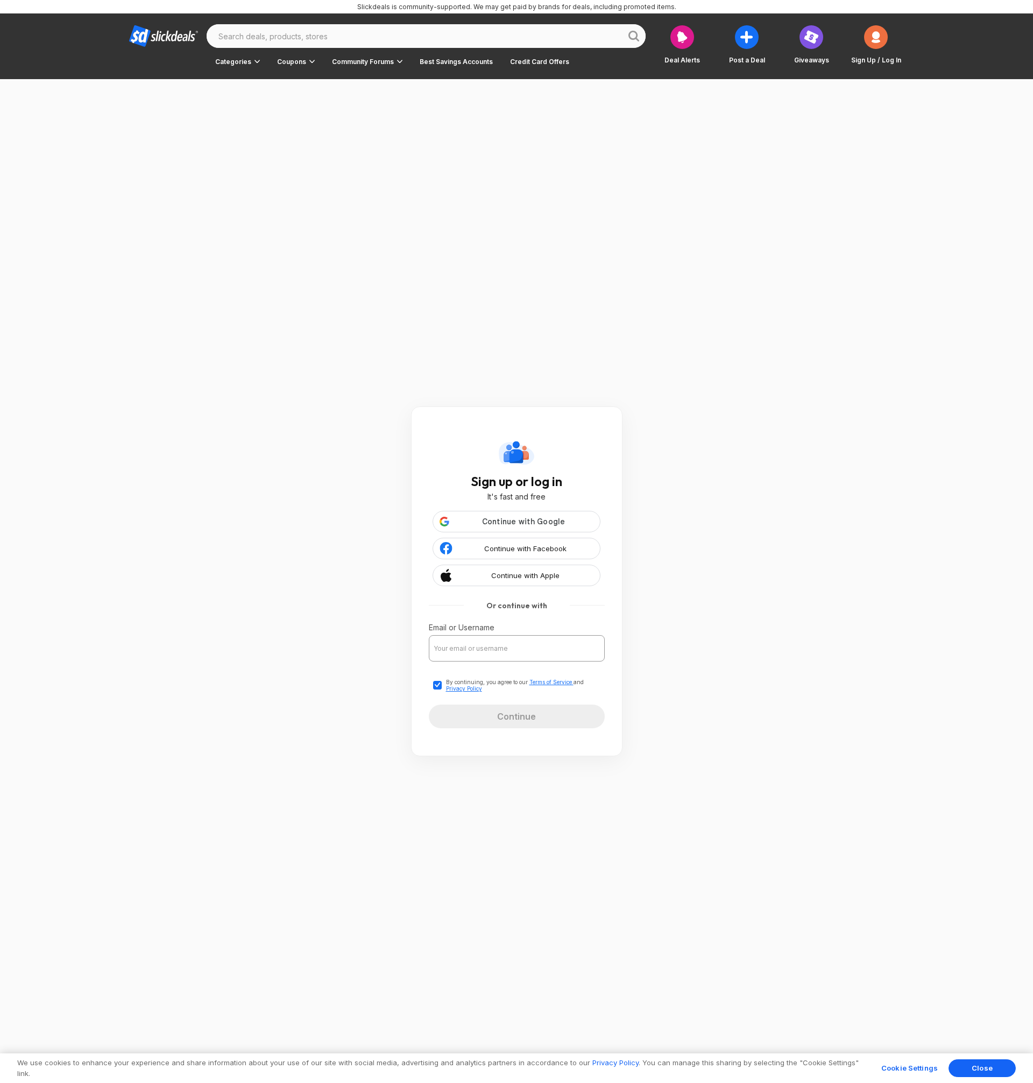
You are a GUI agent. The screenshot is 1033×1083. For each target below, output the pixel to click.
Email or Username (461, 627)
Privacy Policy (464, 688)
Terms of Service (551, 682)
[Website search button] (634, 36)
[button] (237, 61)
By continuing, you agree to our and (515, 685)
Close (982, 1068)
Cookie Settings (909, 1068)
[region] (516, 1068)
